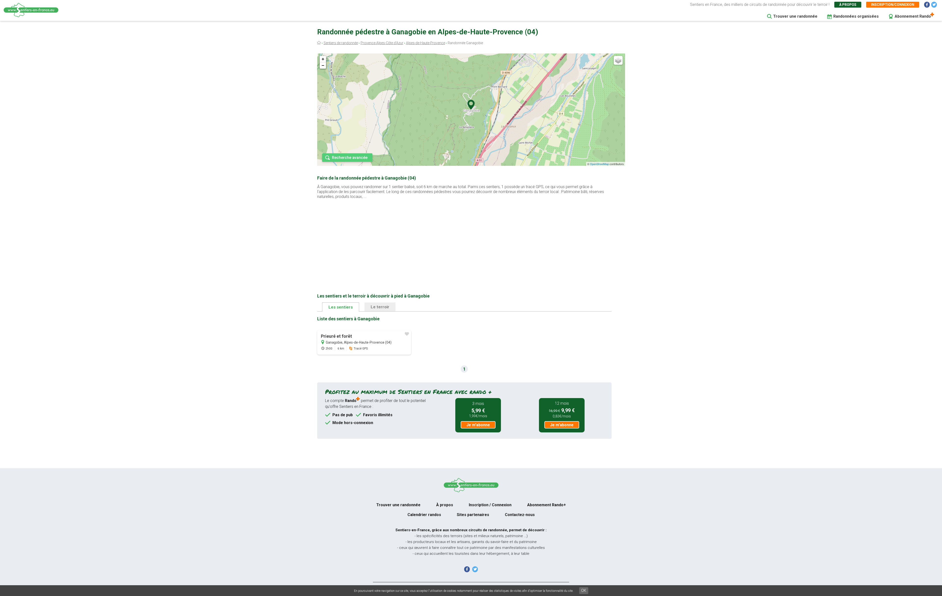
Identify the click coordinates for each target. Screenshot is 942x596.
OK (583, 590)
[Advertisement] (464, 238)
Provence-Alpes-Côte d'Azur (382, 43)
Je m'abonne (478, 425)
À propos (847, 5)
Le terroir (380, 306)
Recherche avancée (349, 157)
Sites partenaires (473, 514)
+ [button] (323, 59)
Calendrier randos (424, 514)
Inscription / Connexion (490, 505)
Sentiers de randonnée (341, 43)
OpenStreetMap (599, 164)
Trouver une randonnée (795, 16)
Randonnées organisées (856, 16)
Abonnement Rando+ (546, 505)
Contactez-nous (520, 514)
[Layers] (618, 60)
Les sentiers (340, 307)
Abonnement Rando (913, 16)
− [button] (323, 65)
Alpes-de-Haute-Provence (425, 43)
